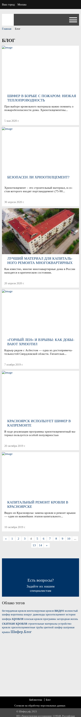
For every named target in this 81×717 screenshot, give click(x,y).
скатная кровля (14, 623)
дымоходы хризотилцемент (49, 614)
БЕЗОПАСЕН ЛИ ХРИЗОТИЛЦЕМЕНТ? (38, 177)
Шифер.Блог (21, 631)
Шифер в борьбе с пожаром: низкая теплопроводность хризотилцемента (41, 98)
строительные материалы (42, 623)
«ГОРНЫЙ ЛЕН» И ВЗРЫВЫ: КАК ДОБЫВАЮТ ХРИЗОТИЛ (40, 342)
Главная (6, 28)
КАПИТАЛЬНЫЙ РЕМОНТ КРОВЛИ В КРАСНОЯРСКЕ (37, 504)
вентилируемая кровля (40, 610)
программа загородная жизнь (60, 619)
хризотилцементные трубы (27, 627)
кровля (17, 618)
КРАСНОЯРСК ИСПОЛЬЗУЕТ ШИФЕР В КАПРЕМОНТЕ (39, 423)
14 (40, 545)
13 (34, 545)
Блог (48, 699)
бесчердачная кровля (14, 610)
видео (59, 610)
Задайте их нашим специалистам (40, 585)
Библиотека (35, 699)
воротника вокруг (21, 614)
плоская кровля (33, 619)
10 (68, 538)
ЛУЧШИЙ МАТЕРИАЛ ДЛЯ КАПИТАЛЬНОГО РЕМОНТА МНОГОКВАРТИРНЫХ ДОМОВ (40, 261)
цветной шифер (53, 627)
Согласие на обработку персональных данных (39, 705)
